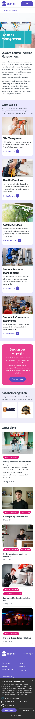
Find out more (17, 379)
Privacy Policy (23, 694)
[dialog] (17, 698)
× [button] (33, 680)
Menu (28, 3)
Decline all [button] (25, 710)
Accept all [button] (9, 710)
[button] (17, 715)
